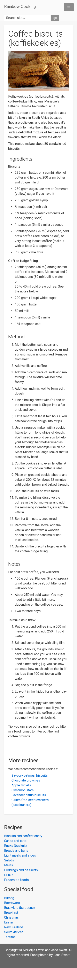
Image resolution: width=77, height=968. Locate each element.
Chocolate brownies (25, 780)
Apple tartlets (21, 785)
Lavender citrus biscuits (28, 795)
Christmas (11, 917)
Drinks (8, 875)
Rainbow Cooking (20, 6)
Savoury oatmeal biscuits (29, 775)
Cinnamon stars (22, 790)
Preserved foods (16, 880)
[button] (69, 7)
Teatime (10, 937)
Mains (8, 865)
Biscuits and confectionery (23, 836)
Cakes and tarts (15, 841)
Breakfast (11, 913)
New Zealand (13, 927)
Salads (9, 860)
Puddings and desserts (21, 870)
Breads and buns (16, 850)
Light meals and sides (20, 855)
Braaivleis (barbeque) (19, 908)
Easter (8, 922)
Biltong (9, 898)
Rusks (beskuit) (15, 846)
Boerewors (12, 903)
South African (13, 932)
